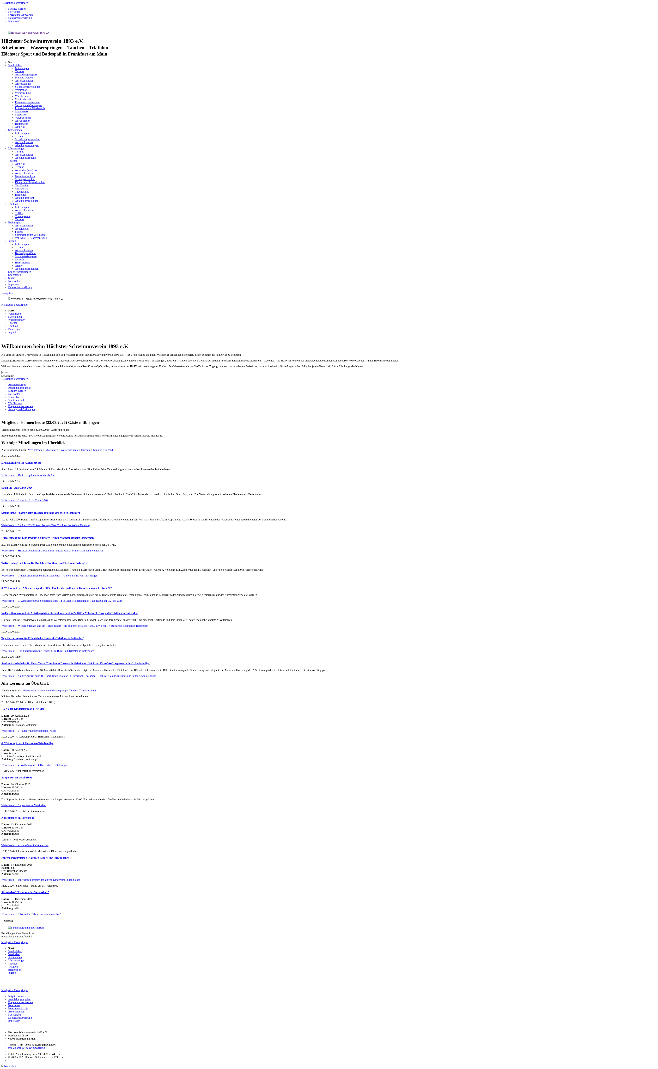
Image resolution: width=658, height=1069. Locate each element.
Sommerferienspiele (25, 256)
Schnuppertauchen (25, 179)
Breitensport (14, 222)
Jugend (12, 240)
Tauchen (12, 160)
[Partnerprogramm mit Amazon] (26, 927)
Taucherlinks (22, 191)
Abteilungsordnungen (27, 145)
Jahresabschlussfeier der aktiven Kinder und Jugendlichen (35, 857)
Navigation (7, 293)
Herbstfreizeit (22, 262)
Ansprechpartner (24, 80)
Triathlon (13, 203)
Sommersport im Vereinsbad (30, 234)
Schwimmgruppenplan (27, 139)
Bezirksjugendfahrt (25, 253)
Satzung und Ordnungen (28, 105)
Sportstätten (14, 274)
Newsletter (14, 281)
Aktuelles (20, 126)
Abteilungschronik (25, 197)
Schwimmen (15, 129)
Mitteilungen (22, 68)
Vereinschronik (23, 99)
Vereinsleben (15, 65)
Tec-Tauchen (22, 185)
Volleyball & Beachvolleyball (31, 237)
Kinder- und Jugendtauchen (30, 182)
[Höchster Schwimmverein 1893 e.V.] (29, 32)
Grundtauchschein (25, 176)
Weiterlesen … (28, 475)
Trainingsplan (22, 216)
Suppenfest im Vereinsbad (16, 777)
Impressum (14, 284)
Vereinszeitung (23, 92)
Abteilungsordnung (25, 157)
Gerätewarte (21, 188)
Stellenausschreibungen (27, 86)
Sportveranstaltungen (19, 271)
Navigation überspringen (14, 2)
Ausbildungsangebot (26, 74)
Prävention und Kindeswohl (30, 108)
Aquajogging (22, 228)
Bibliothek (20, 194)
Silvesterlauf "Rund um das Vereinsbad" (25, 892)
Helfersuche (21, 123)
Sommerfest (21, 111)
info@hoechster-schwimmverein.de (27, 1047)
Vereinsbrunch (23, 117)
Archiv (19, 265)
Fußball (19, 231)
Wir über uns (22, 96)
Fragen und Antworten (27, 102)
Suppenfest (21, 114)
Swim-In (20, 259)
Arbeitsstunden (23, 83)
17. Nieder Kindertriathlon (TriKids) (22, 708)
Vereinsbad (21, 89)
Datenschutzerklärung (20, 287)
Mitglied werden (24, 77)
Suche (11, 278)
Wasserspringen (16, 148)
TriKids (19, 213)
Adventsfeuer (22, 120)
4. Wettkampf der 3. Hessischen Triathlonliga (27, 743)
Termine (19, 71)
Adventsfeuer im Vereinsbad (17, 817)
